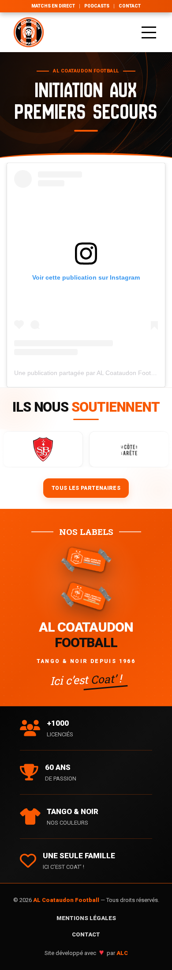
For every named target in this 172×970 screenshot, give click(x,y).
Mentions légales (86, 918)
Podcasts (96, 6)
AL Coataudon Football (67, 900)
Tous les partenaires (86, 488)
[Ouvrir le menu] (149, 32)
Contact (130, 6)
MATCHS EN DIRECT (53, 6)
